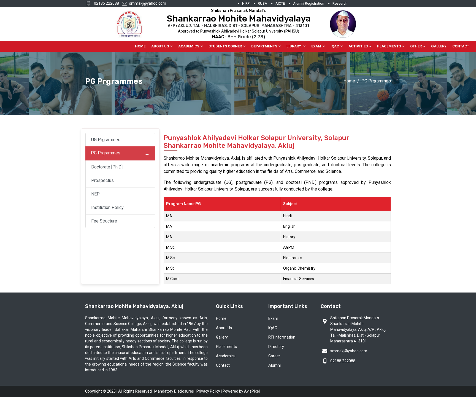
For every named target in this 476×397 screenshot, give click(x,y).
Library (294, 46)
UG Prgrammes (105, 139)
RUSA (262, 3)
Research (339, 3)
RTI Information (281, 337)
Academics (188, 46)
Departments (264, 46)
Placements (389, 46)
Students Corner (225, 46)
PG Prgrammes (105, 152)
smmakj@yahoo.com (147, 3)
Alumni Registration (308, 3)
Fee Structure (104, 221)
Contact (460, 46)
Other (416, 46)
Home (140, 46)
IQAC (335, 46)
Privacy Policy (208, 391)
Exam (316, 46)
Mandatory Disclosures (174, 391)
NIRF (246, 3)
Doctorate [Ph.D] (107, 167)
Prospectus (102, 180)
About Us (160, 46)
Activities (358, 46)
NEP (95, 194)
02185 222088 (106, 3)
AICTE (280, 3)
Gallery (439, 46)
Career (274, 356)
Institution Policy (107, 207)
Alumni (274, 365)
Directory (276, 346)
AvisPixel (252, 391)
